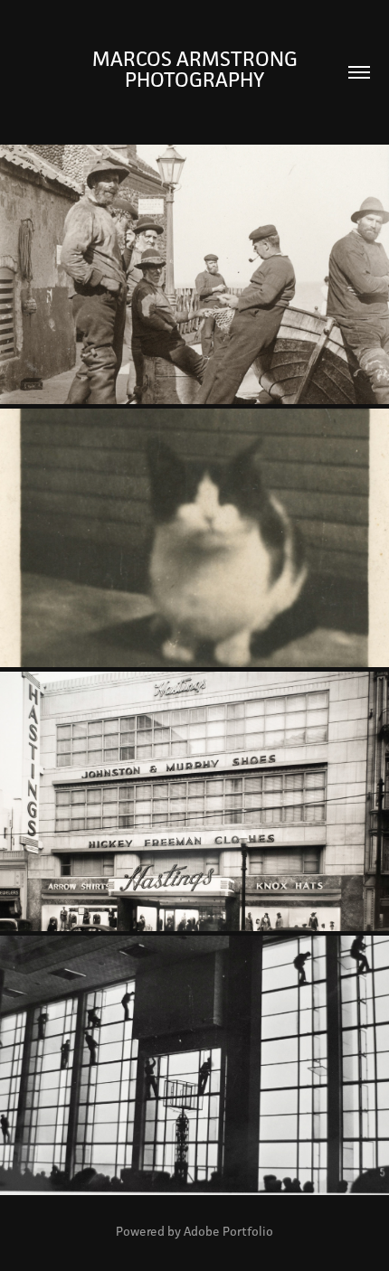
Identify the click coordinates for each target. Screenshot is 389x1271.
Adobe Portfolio (228, 1231)
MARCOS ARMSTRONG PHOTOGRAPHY (197, 69)
